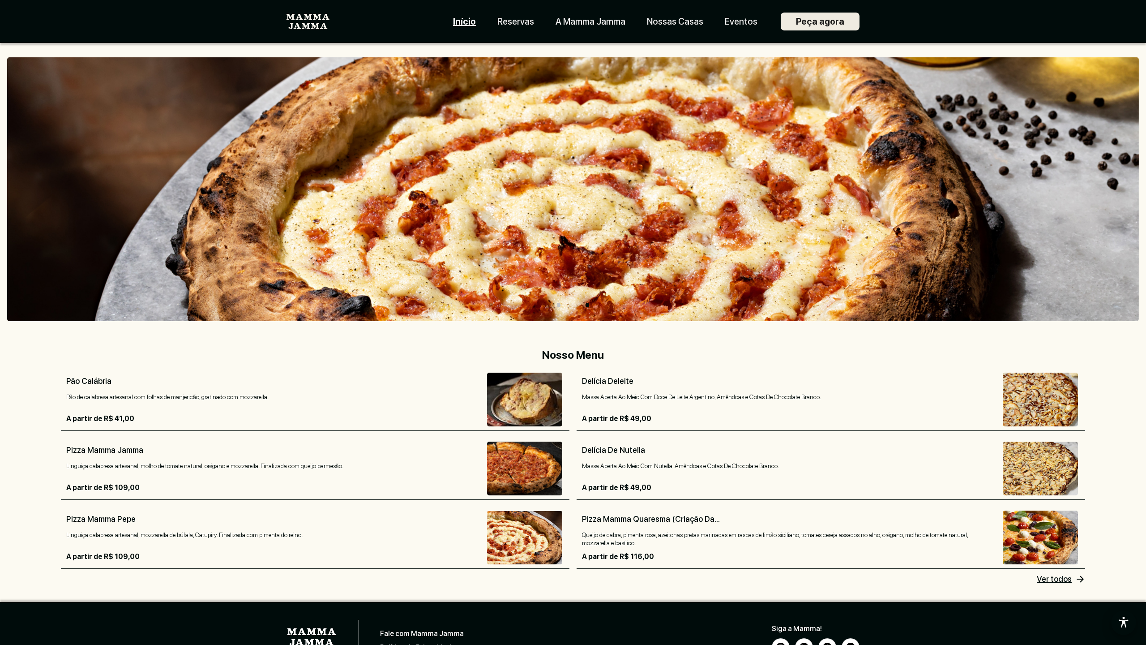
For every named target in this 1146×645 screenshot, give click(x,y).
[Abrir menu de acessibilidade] (1123, 622)
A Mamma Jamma (590, 21)
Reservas (515, 21)
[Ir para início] (307, 22)
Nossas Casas (675, 21)
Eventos (741, 21)
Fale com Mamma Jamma (422, 633)
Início (464, 21)
